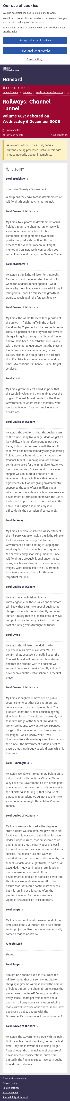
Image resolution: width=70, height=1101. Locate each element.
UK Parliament (10, 92)
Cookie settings (35, 59)
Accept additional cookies (35, 40)
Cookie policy (10, 1083)
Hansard (12, 79)
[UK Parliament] (11, 69)
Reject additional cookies (35, 50)
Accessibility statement (15, 1097)
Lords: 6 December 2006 (49, 92)
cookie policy (10, 31)
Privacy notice (10, 1092)
